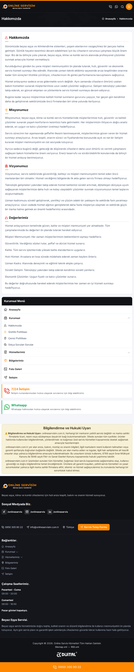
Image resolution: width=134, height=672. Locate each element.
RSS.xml (75, 647)
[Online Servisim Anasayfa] (18, 6)
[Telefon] (110, 6)
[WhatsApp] (116, 6)
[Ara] (122, 6)
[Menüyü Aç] (129, 6)
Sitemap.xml (61, 647)
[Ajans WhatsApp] (67, 654)
